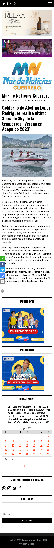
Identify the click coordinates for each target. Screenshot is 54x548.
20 (34, 449)
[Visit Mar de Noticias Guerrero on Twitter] (15, 489)
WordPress (31, 543)
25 (20, 454)
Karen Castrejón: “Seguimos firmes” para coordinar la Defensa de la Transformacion (29, 408)
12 (27, 445)
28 (41, 454)
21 (41, 449)
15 (48, 445)
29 (48, 454)
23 (6, 454)
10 (13, 445)
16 (6, 449)
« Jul (26, 465)
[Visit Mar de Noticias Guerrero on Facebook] (20, 489)
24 (13, 454)
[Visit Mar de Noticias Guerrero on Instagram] (9, 489)
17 (13, 449)
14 (41, 445)
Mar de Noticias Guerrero (26, 95)
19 (27, 449)
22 (48, 449)
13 (34, 445)
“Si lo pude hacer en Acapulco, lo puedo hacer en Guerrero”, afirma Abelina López (28, 421)
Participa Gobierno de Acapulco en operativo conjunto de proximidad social (26, 414)
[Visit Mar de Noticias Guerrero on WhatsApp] (4, 489)
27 (34, 454)
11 (20, 445)
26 (27, 454)
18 (20, 449)
